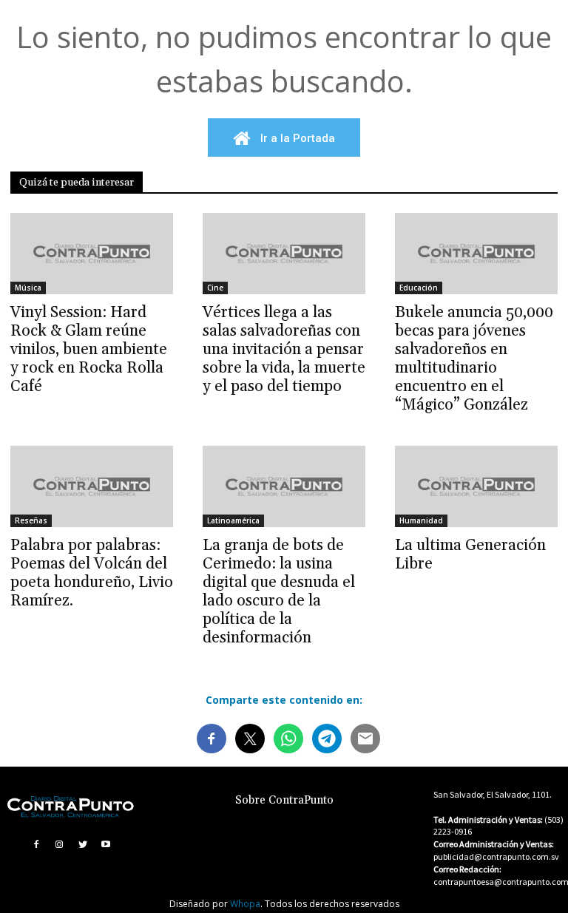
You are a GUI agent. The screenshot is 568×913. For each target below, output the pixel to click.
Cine (215, 287)
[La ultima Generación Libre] (476, 486)
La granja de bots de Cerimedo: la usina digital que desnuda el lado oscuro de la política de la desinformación (279, 592)
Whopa (245, 903)
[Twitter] (83, 844)
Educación (418, 287)
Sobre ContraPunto (284, 800)
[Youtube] (106, 844)
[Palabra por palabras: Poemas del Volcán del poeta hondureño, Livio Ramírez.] (91, 486)
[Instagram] (59, 844)
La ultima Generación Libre (470, 555)
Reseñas (31, 520)
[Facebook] (36, 844)
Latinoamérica (233, 520)
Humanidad (421, 520)
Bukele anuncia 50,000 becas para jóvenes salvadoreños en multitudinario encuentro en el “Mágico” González (474, 359)
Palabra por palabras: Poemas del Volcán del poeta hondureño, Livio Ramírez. (91, 573)
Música (28, 287)
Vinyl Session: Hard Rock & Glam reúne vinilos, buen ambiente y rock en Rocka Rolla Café (88, 349)
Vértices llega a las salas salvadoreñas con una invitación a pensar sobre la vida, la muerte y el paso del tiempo (284, 349)
